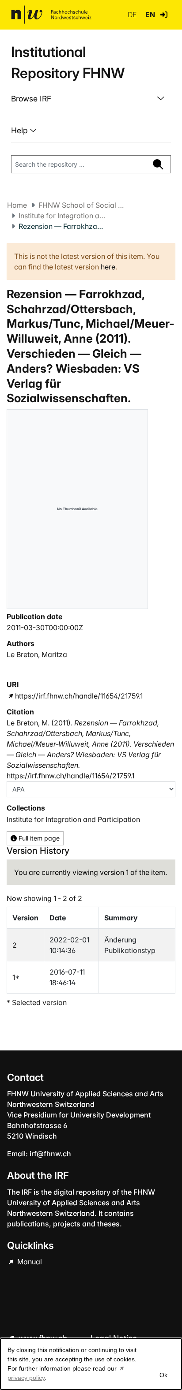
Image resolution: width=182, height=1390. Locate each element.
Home (17, 205)
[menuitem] (91, 99)
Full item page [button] (38, 838)
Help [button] (20, 130)
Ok (163, 1375)
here (108, 266)
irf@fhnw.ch (50, 1153)
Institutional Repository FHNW (68, 62)
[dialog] (91, 1364)
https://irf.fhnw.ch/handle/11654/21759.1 (79, 695)
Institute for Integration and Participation (63, 215)
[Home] (51, 14)
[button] (164, 14)
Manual (28, 1261)
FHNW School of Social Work (82, 205)
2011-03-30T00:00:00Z (45, 627)
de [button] (133, 14)
